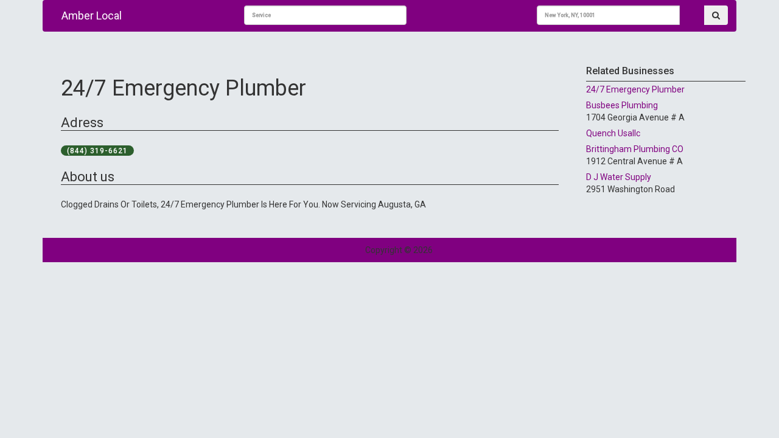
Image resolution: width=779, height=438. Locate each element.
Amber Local (91, 15)
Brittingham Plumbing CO (634, 149)
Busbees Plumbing (622, 105)
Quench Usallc (613, 133)
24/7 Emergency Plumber (635, 89)
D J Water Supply (618, 177)
